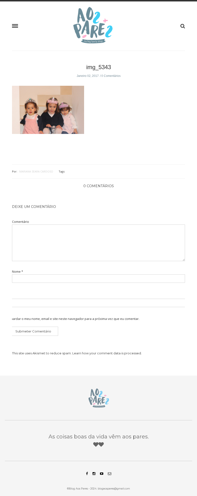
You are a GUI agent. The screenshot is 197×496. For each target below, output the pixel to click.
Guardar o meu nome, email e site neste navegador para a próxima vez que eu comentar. (73, 318)
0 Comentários (111, 76)
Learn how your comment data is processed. (107, 353)
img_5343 (98, 67)
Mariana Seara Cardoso (36, 171)
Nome (17, 271)
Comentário (20, 221)
